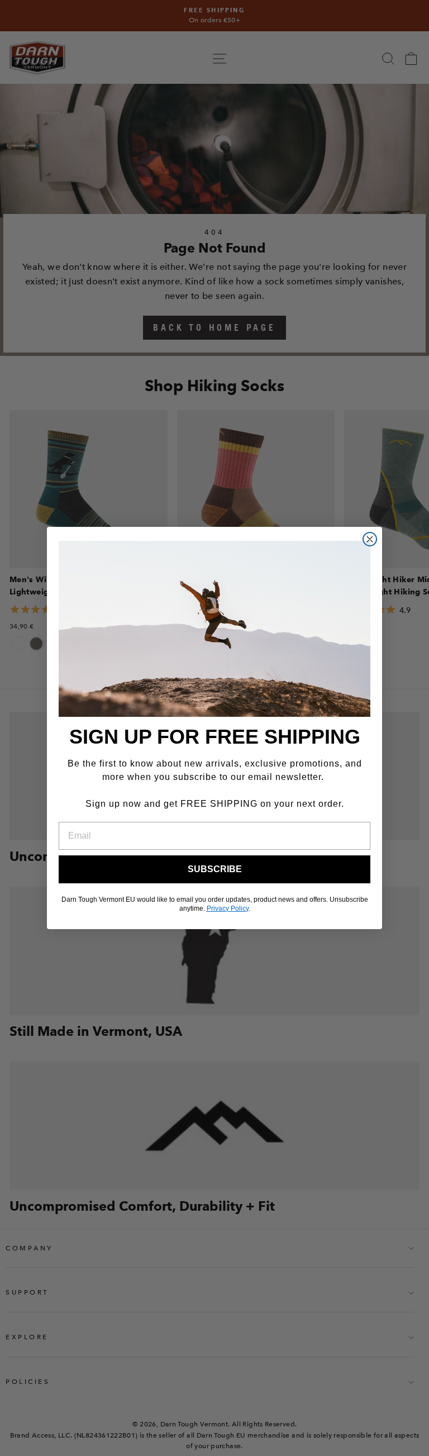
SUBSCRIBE (215, 869)
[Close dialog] (369, 539)
